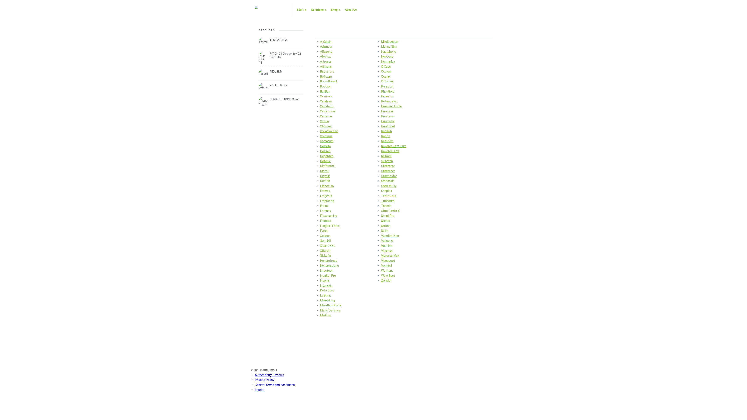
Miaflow (325, 315)
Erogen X (326, 196)
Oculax (385, 76)
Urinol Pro (387, 216)
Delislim (325, 146)
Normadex (388, 61)
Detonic (325, 161)
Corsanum (326, 141)
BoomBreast (328, 81)
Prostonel (388, 126)
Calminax (326, 96)
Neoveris (387, 56)
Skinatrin (387, 161)
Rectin (385, 136)
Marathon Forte (330, 305)
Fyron (324, 231)
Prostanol (388, 121)
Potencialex (389, 101)
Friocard (325, 221)
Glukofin (325, 255)
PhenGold (387, 91)
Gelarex (325, 236)
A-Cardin (325, 42)
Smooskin (387, 181)
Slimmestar (389, 176)
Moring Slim (389, 46)
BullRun (325, 91)
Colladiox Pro (329, 131)
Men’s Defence (330, 310)
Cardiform (326, 106)
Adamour (326, 46)
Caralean (326, 101)
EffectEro (327, 186)
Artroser (325, 61)
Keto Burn (327, 290)
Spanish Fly (388, 186)
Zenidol (386, 280)
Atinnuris (326, 66)
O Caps (386, 66)
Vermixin (387, 246)
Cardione (326, 116)
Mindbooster (390, 42)
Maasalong (327, 300)
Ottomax (387, 81)
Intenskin (326, 285)
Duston (325, 181)
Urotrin (385, 226)
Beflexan (326, 76)
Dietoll (324, 171)
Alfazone (326, 51)
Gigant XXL (327, 246)
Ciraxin (324, 121)
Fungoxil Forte (330, 226)
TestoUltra (388, 196)
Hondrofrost (328, 260)
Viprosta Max (390, 255)
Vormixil (386, 265)
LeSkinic (325, 295)
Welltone (387, 270)
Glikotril (325, 251)
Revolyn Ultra (390, 151)
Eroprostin (327, 201)
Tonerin (386, 206)
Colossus (326, 136)
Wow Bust (388, 275)
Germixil (325, 240)
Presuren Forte (391, 106)
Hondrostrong (329, 265)
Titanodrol (388, 201)
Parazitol (387, 86)
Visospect (388, 260)
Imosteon (326, 270)
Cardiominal (328, 111)
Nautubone (388, 51)
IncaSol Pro (328, 275)
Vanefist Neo (390, 236)
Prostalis (387, 111)
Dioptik (325, 176)
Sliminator (388, 166)
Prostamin (388, 116)
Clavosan (326, 126)
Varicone (387, 240)
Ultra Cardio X (390, 211)
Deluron (325, 151)
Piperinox (387, 96)
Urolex (385, 221)
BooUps (325, 86)
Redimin (386, 131)
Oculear (386, 71)
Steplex (386, 191)
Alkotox (325, 56)
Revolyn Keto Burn (393, 146)
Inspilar (325, 280)
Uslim (384, 231)
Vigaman (387, 251)
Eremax (325, 191)
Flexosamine (328, 216)
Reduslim (387, 141)
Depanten (326, 156)
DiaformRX (327, 166)
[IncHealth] (271, 10)
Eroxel (324, 206)
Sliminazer (388, 171)
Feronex (325, 211)
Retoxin (386, 156)
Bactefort (327, 71)
